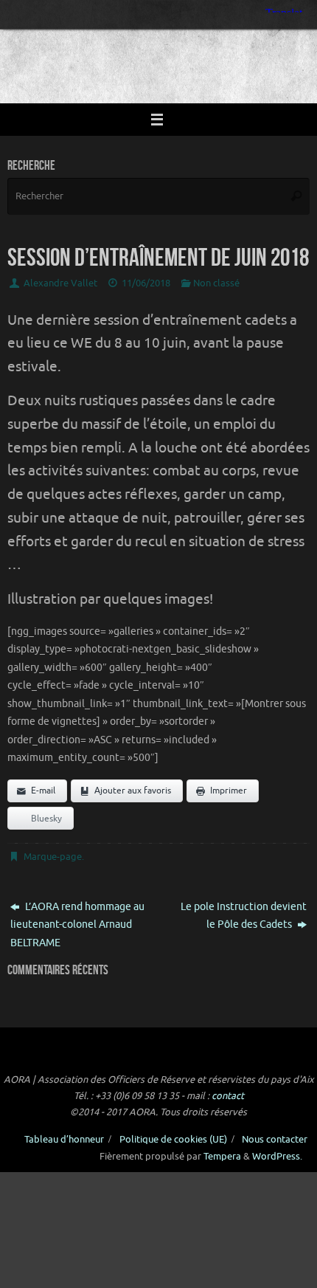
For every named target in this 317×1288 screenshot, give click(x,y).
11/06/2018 (146, 283)
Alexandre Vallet (60, 283)
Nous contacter (274, 1140)
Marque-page (53, 857)
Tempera (222, 1157)
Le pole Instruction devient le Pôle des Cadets (244, 915)
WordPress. (277, 1157)
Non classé (216, 283)
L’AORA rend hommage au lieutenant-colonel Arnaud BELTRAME (77, 924)
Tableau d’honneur (64, 1140)
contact (228, 1096)
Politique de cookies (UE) (173, 1140)
